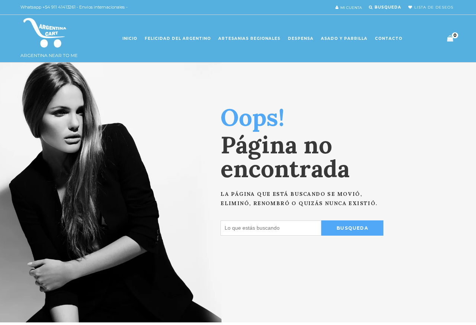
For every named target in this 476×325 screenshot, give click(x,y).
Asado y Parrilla (344, 38)
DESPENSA (300, 38)
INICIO (129, 38)
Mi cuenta (351, 7)
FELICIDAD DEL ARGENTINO (178, 38)
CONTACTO (388, 38)
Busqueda (352, 228)
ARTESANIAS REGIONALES (249, 38)
